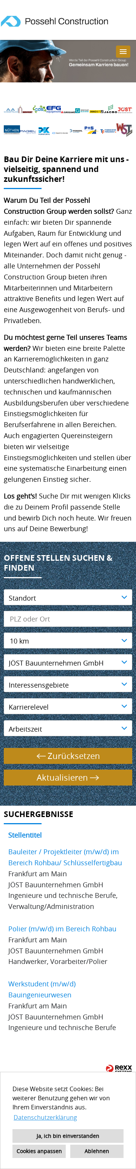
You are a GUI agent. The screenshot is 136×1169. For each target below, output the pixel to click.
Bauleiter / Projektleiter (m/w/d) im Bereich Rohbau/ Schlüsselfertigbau (65, 857)
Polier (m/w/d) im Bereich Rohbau (62, 928)
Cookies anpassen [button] (39, 1151)
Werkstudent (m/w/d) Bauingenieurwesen (42, 989)
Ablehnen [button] (97, 1151)
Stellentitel (25, 834)
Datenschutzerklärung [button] (45, 1117)
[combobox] (68, 640)
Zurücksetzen (74, 755)
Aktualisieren (62, 777)
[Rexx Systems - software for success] (119, 1069)
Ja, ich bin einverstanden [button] (68, 1135)
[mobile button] (123, 52)
